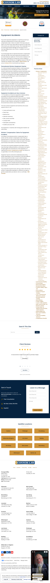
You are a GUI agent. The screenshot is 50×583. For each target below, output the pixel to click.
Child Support (41, 106)
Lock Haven (25, 438)
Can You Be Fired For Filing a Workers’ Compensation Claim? (42, 259)
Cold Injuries (40, 105)
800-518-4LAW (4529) (41, 3)
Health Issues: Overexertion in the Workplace (42, 167)
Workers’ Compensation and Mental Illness (42, 207)
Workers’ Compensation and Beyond (42, 127)
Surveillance (40, 95)
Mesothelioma (39, 300)
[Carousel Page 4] (27, 366)
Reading (41, 438)
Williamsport (17, 453)
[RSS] (2, 555)
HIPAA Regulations (42, 102)
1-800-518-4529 (22, 61)
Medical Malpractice (40, 311)
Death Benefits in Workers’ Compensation (41, 136)
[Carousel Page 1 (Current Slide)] (20, 366)
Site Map (29, 467)
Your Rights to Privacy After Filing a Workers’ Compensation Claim (42, 123)
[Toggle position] (45, 552)
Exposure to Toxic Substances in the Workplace (42, 171)
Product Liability (39, 301)
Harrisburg (8, 445)
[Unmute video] (32, 552)
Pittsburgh (25, 431)
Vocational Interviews (42, 100)
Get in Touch (6, 387)
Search (37, 332)
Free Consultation (44, 1)
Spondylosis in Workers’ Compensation (41, 212)
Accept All (6, 579)
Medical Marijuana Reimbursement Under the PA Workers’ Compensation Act (42, 236)
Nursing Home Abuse (40, 286)
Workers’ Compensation (14, 29)
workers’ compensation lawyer (15, 150)
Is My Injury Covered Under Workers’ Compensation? (42, 109)
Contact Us (40, 6)
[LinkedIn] (7, 552)
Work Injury (40, 138)
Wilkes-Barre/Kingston (8, 438)
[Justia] (10, 552)
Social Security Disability (41, 281)
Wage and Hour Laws (42, 103)
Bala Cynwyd (25, 445)
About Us (9, 6)
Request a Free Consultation (41, 15)
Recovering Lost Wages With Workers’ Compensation (42, 153)
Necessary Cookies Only (16, 579)
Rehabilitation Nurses (42, 96)
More (48, 6)
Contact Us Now (40, 63)
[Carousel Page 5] (30, 366)
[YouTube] (12, 552)
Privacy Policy (24, 467)
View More (25, 370)
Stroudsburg (41, 431)
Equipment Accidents (42, 149)
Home (3, 6)
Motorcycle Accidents (41, 284)
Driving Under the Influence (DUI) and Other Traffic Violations (41, 308)
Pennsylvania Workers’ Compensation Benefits (42, 182)
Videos (33, 6)
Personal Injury (39, 283)
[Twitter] (5, 552)
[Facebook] (2, 552)
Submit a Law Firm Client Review (25, 374)
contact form (8, 63)
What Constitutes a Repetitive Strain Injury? (42, 268)
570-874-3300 (8, 479)
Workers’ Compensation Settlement (41, 132)
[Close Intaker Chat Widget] (47, 552)
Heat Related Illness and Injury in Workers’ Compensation (42, 264)
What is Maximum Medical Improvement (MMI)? (42, 242)
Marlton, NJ (33, 453)
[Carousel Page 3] (25, 366)
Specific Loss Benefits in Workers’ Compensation (42, 141)
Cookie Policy (16, 560)
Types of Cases (41, 93)
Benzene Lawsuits (40, 305)
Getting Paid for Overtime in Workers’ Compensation (42, 189)
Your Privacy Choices (8, 560)
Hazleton (8, 431)
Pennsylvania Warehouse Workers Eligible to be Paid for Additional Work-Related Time (42, 224)
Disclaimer (19, 467)
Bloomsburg (41, 445)
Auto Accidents (39, 290)
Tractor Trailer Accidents (41, 302)
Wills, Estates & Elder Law (41, 304)
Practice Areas (17, 6)
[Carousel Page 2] (22, 366)
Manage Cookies (24, 560)
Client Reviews (26, 6)
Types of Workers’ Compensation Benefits (42, 157)
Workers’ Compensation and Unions (42, 219)
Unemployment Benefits (41, 318)
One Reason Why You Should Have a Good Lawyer (42, 113)
